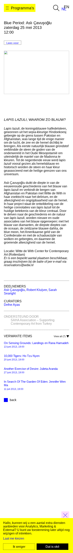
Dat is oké (52, 546)
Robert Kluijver (36, 290)
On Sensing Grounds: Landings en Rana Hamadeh (36, 343)
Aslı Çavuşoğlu (14, 290)
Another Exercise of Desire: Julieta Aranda (31, 368)
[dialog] (36, 535)
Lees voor (12, 42)
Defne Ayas (12, 304)
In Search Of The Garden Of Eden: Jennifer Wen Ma (35, 383)
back (13, 400)
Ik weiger (19, 546)
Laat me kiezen (13, 538)
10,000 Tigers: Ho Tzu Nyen (22, 355)
